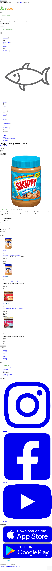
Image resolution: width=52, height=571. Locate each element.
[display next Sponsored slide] (3, 233)
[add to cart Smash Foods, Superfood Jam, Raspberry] (4, 331)
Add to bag (3, 226)
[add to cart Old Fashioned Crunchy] (4, 278)
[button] (15, 253)
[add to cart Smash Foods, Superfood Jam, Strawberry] (4, 305)
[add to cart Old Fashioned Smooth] (4, 252)
